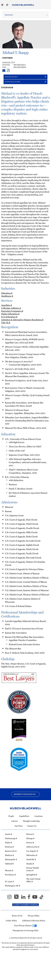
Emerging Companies (11, 310)
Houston (9, 846)
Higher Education (9, 313)
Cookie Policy (11, 920)
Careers (14, 821)
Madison (9, 855)
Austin (8, 834)
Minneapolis (10, 859)
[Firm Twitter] (17, 898)
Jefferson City (32, 846)
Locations (39, 816)
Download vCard (13, 82)
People (11, 816)
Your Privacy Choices (23, 925)
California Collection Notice (33, 920)
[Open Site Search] (7, 4)
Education (6, 293)
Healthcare (6, 295)
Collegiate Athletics (10, 308)
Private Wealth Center (32, 869)
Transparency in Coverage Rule (25, 930)
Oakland (9, 863)
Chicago (29, 838)
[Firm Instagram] (10, 898)
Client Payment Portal (25, 904)
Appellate (6, 305)
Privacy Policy (33, 915)
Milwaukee (31, 855)
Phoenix (8, 870)
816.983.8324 (20, 65)
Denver (29, 842)
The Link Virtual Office (33, 880)
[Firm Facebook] (30, 898)
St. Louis (9, 881)
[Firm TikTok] (41, 898)
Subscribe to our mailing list (24, 794)
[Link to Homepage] (23, 5)
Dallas (8, 842)
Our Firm (19, 826)
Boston (29, 834)
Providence (10, 874)
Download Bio (11, 77)
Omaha (29, 863)
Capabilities (24, 816)
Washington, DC (12, 885)
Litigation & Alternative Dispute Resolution (21, 319)
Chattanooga (10, 838)
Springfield (31, 874)
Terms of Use (17, 915)
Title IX (5, 322)
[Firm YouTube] (35, 898)
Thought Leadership (31, 821)
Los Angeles (31, 851)
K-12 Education (8, 316)
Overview (9, 14)
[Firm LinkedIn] (24, 898)
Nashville (30, 859)
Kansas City (8, 62)
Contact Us (31, 826)
